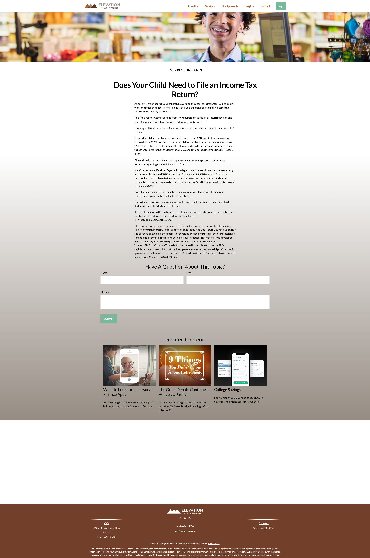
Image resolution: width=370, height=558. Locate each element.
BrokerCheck (214, 543)
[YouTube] (185, 518)
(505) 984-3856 (267, 528)
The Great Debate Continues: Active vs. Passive (184, 392)
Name (103, 272)
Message (105, 291)
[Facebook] (180, 518)
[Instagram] (190, 518)
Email (189, 272)
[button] (193, 6)
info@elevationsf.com (185, 531)
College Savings (227, 389)
